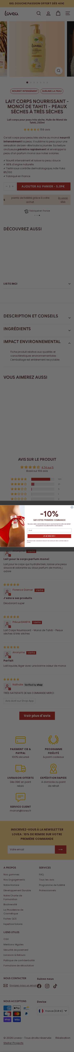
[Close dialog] (72, 507)
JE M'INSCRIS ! (49, 536)
